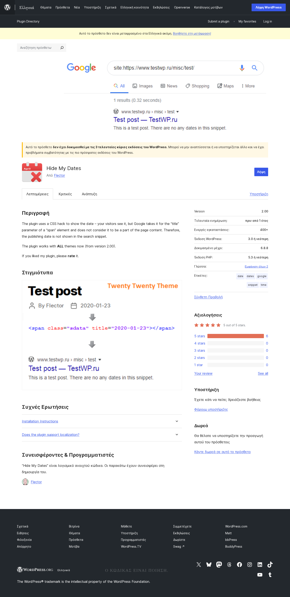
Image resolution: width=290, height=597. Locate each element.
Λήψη (261, 172)
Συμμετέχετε (182, 526)
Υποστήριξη (259, 194)
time (263, 284)
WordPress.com (236, 526)
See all (263, 373)
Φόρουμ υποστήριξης (211, 409)
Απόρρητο (24, 546)
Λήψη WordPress (269, 7)
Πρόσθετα (76, 539)
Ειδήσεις (23, 533)
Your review (203, 373)
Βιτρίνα (74, 526)
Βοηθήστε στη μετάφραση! (192, 33)
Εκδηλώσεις (181, 533)
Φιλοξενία (24, 539)
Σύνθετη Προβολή (208, 297)
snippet (253, 284)
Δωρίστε (179, 539)
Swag (179, 546)
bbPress (231, 539)
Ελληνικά (64, 570)
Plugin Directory (28, 21)
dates (250, 276)
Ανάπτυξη (89, 194)
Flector (59, 175)
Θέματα (74, 533)
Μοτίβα (74, 546)
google (261, 276)
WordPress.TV (131, 546)
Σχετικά (22, 526)
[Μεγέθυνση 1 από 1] (176, 286)
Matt (228, 533)
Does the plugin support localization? (50, 435)
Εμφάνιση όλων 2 (256, 266)
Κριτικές (65, 194)
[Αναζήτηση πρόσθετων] (62, 47)
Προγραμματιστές (133, 539)
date (240, 276)
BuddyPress (233, 546)
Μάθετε (126, 526)
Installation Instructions (40, 421)
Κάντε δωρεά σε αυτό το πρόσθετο (222, 452)
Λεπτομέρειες (37, 194)
